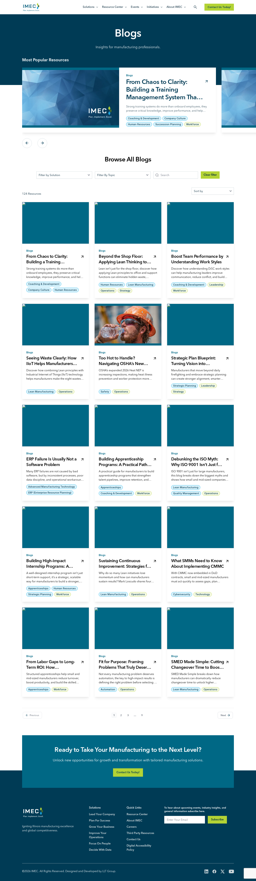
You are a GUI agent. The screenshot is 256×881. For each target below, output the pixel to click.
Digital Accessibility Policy (139, 847)
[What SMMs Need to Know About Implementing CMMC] (200, 527)
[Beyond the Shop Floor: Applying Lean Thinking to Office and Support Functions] (128, 223)
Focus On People (100, 843)
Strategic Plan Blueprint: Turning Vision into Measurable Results (193, 364)
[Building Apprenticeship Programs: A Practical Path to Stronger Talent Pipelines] (128, 426)
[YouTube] (231, 871)
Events (135, 7)
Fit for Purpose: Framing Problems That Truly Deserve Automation (125, 667)
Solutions (88, 7)
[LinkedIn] (206, 871)
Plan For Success (99, 820)
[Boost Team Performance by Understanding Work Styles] (200, 223)
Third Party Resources (140, 833)
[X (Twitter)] (222, 871)
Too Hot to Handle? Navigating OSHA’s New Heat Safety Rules (121, 364)
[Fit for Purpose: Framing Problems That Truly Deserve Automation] (128, 628)
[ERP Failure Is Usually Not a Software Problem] (55, 426)
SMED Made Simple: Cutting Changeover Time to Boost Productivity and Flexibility (197, 667)
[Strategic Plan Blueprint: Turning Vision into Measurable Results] (200, 325)
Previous (27, 143)
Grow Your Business (101, 827)
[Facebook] (214, 871)
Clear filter (210, 175)
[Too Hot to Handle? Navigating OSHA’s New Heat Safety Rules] (128, 325)
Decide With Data (100, 850)
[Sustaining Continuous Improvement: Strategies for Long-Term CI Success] (128, 527)
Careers (132, 827)
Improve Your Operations (97, 835)
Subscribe (217, 819)
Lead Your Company (102, 814)
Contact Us (133, 839)
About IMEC (174, 7)
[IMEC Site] (31, 7)
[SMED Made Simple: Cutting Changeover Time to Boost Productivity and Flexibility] (200, 628)
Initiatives (153, 7)
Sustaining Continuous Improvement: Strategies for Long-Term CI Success (125, 566)
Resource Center (112, 7)
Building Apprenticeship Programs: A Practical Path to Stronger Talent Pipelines (124, 465)
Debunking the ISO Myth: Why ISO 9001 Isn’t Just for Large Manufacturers (196, 465)
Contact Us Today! (219, 7)
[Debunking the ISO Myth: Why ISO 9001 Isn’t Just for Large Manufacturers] (200, 426)
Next (42, 143)
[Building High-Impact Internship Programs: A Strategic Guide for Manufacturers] (55, 527)
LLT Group (108, 871)
